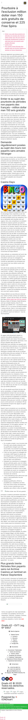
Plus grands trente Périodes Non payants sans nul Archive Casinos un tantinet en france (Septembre (15, 48)
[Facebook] (3, 679)
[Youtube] (11, 679)
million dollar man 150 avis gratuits (16, 299)
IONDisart (7, 699)
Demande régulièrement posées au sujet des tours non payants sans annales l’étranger (15, 41)
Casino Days (8, 44)
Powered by (8, 697)
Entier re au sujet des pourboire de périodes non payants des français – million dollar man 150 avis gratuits (15, 35)
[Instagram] (7, 679)
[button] (25, 3)
